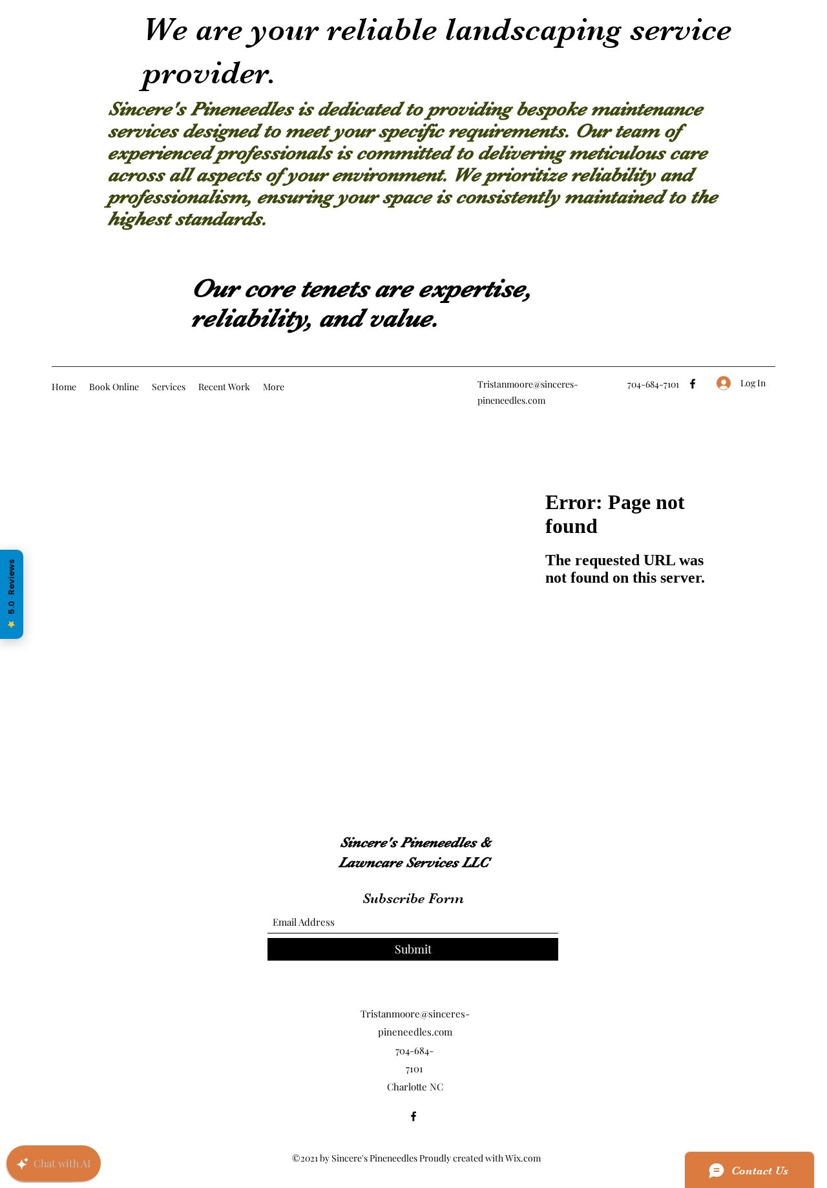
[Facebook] (692, 383)
